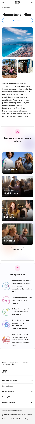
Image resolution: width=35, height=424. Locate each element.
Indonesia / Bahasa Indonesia (13, 410)
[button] (3, 2)
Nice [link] (13, 364)
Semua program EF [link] (14, 362)
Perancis (7, 7)
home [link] (4, 362)
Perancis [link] (7, 364)
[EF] (17, 2)
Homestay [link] (25, 362)
